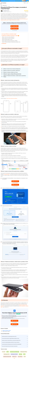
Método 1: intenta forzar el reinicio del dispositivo (12, 68)
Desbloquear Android (14, 354)
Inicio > (1, 5)
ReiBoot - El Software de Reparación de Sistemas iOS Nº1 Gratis (14, 22)
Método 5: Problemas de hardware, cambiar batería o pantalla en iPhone (15, 76)
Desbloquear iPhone (23, 351)
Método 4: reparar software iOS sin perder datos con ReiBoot (9, 40)
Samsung (20, 354)
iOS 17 (25, 356)
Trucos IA (3, 351)
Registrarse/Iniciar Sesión (7, 330)
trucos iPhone (20, 356)
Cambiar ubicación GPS (7, 356)
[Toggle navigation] (27, 3)
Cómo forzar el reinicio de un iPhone (11, 98)
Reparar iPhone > (5, 5)
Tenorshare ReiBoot (7, 174)
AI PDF (8, 351)
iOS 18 (24, 354)
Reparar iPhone (9, 11)
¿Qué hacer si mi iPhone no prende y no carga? (10, 35)
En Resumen (4, 43)
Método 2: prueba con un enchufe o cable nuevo (8, 38)
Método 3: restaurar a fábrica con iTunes (7, 39)
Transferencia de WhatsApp (14, 351)
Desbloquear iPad (6, 354)
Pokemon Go (14, 356)
